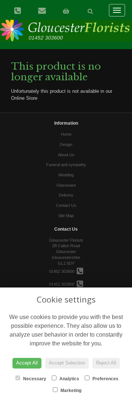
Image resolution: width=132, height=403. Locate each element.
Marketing (70, 390)
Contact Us (66, 205)
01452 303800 (63, 284)
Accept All (27, 363)
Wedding (66, 175)
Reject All (106, 363)
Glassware (66, 185)
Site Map (66, 215)
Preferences (104, 378)
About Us (66, 155)
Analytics (68, 378)
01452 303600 (63, 271)
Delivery (66, 195)
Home (66, 134)
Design (66, 144)
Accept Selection (67, 363)
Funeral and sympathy (66, 164)
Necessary (34, 378)
